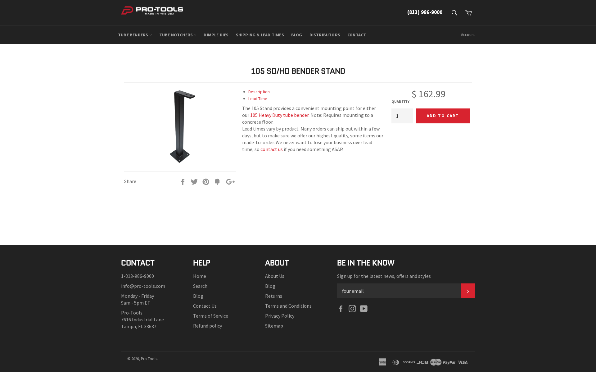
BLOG (296, 35)
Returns (273, 296)
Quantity (400, 101)
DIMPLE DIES (216, 35)
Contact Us (205, 306)
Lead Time (257, 98)
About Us (274, 276)
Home (199, 276)
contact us (271, 149)
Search (200, 286)
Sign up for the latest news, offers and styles (384, 276)
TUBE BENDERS (133, 35)
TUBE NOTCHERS (176, 35)
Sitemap (274, 326)
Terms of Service (210, 316)
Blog (198, 296)
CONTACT (356, 35)
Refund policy (207, 326)
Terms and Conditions (288, 306)
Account (468, 34)
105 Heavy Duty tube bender (279, 115)
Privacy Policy (279, 316)
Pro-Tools (149, 358)
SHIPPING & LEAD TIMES (260, 35)
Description (259, 91)
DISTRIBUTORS (324, 35)
